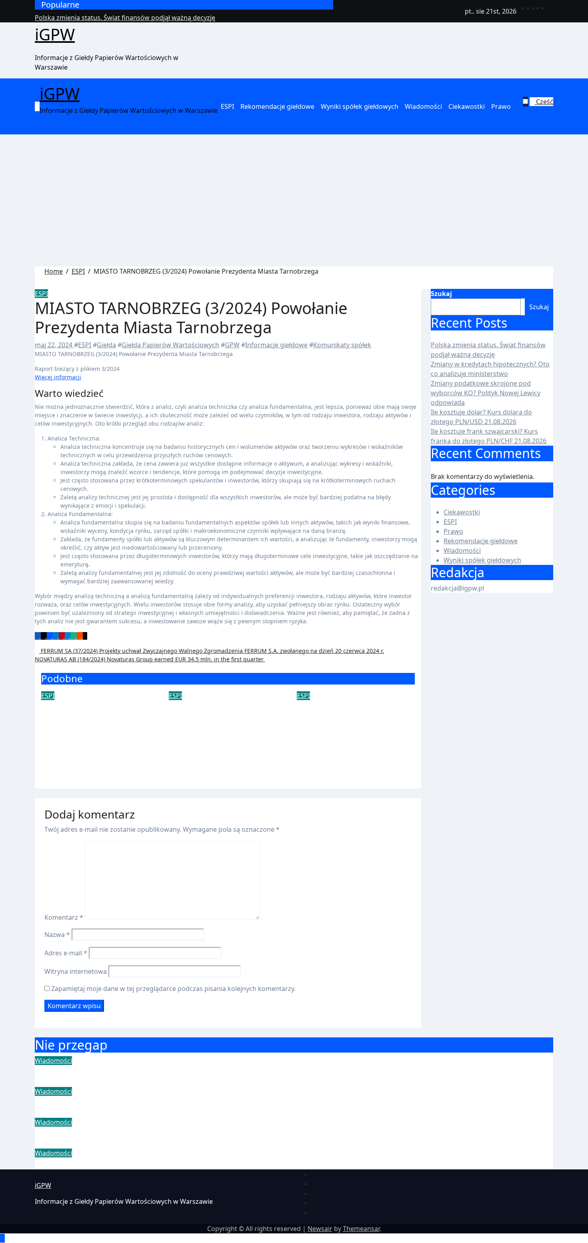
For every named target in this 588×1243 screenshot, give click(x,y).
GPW (232, 344)
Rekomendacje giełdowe (277, 106)
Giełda (106, 344)
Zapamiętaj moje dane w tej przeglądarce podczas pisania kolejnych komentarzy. (173, 988)
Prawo (501, 106)
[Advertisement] (294, 206)
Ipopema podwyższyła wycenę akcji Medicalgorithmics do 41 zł (353, 723)
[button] (538, 111)
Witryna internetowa (75, 971)
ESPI (227, 106)
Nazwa (57, 934)
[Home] (37, 106)
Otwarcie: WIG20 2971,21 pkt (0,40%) (98, 711)
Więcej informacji (58, 377)
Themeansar (361, 1228)
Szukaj (441, 293)
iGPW (55, 34)
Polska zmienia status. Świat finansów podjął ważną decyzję (168, 1070)
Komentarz (63, 917)
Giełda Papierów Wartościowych (170, 344)
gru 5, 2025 (58, 728)
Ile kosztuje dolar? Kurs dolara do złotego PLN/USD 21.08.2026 (176, 1163)
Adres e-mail (65, 953)
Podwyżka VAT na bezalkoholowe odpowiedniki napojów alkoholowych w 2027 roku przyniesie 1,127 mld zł (227, 734)
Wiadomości (423, 106)
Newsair (320, 1228)
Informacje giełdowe (276, 344)
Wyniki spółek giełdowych (359, 106)
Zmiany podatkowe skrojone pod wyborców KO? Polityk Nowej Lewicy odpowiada (485, 393)
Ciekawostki (466, 106)
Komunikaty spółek (342, 344)
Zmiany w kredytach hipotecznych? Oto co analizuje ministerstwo (182, 1101)
